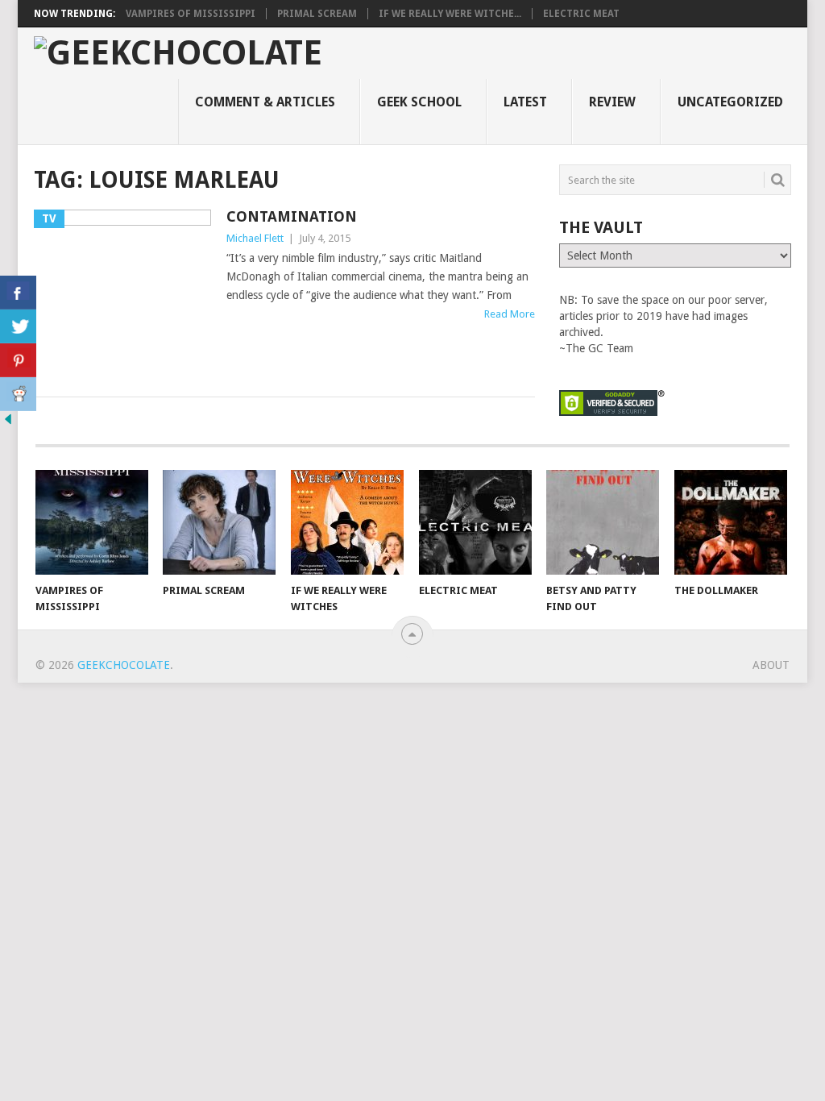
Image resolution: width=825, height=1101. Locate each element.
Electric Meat (581, 13)
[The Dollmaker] (730, 522)
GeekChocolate (123, 665)
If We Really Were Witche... (450, 13)
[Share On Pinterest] (18, 360)
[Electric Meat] (475, 522)
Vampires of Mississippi (190, 13)
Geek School (419, 102)
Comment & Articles (265, 102)
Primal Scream (317, 13)
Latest (525, 102)
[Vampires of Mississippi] (91, 522)
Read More (509, 314)
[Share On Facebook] (18, 293)
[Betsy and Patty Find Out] (602, 522)
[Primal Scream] (219, 522)
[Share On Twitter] (18, 326)
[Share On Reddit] (18, 394)
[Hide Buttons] (8, 423)
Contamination (291, 216)
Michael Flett (255, 238)
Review (612, 102)
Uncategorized (730, 102)
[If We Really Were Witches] (347, 522)
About (771, 665)
